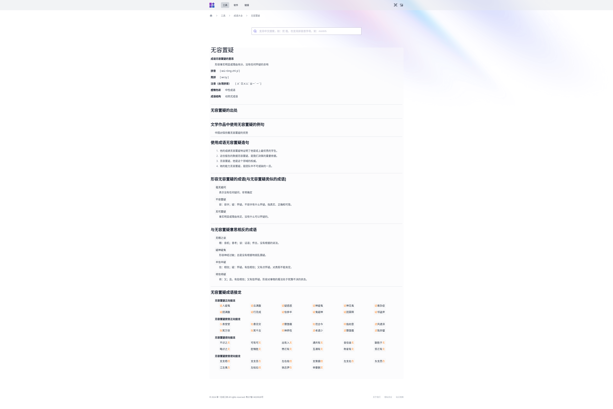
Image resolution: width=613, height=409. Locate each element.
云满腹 (256, 305)
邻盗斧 (380, 312)
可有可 (256, 342)
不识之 (225, 342)
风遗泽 (380, 324)
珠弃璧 (380, 330)
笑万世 (225, 330)
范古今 (318, 324)
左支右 (349, 361)
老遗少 (318, 330)
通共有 (318, 342)
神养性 (287, 330)
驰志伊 (287, 367)
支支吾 (256, 361)
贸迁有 (380, 349)
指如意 (349, 324)
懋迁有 (287, 349)
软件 (236, 5)
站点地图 (400, 397)
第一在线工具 (222, 397)
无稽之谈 (221, 238)
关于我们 (377, 397)
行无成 (256, 312)
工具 (225, 5)
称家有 (349, 349)
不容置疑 (221, 199)
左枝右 (256, 367)
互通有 (318, 349)
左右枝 (287, 361)
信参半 (287, 312)
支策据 (318, 361)
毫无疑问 (221, 187)
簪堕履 (349, 330)
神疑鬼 (318, 305)
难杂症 (380, 305)
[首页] (211, 15)
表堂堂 (225, 324)
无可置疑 (221, 211)
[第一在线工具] (212, 5)
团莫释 (349, 312)
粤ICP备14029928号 (254, 397)
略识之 (225, 349)
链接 (247, 5)
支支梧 (225, 361)
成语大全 (238, 15)
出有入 (287, 342)
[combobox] (306, 31)
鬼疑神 (318, 312)
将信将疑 (221, 274)
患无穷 (256, 324)
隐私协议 (388, 397)
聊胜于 (380, 342)
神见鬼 (349, 305)
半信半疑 (221, 262)
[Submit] (255, 31)
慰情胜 (256, 349)
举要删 (318, 367)
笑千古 (256, 330)
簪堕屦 (287, 324)
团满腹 (225, 312)
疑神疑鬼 (221, 250)
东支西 (380, 361)
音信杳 (349, 342)
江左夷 (225, 367)
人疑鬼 (225, 305)
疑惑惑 (287, 305)
